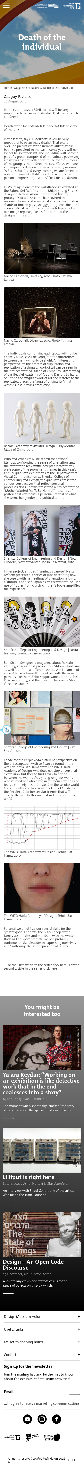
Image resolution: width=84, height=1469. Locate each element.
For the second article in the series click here (41, 966)
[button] (6, 730)
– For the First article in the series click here (35, 965)
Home (8, 87)
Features (35, 87)
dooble (71, 1460)
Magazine (20, 87)
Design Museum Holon (22, 1316)
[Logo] (48, 6)
